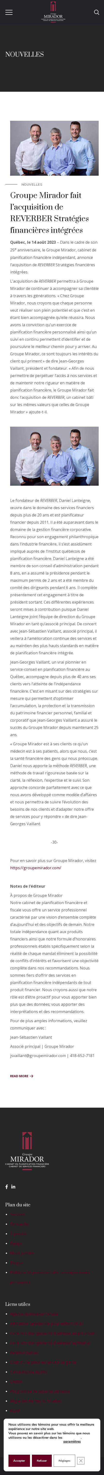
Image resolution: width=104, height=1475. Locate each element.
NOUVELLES (32, 184)
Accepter (19, 1461)
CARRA (16, 1381)
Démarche (19, 1224)
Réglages (64, 1461)
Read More (19, 1076)
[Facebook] (6, 1187)
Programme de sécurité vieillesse (40, 1391)
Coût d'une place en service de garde (43, 1362)
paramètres (72, 1441)
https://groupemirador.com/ (35, 867)
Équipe (16, 1243)
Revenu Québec (24, 1352)
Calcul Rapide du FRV (28, 1372)
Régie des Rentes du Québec (35, 1401)
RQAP (15, 1410)
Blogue (16, 1262)
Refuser (42, 1461)
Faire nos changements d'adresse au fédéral (50, 1343)
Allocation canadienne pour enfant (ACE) (46, 1323)
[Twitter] (13, 1187)
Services (17, 1214)
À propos (18, 1233)
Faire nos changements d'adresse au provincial (52, 1333)
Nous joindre (22, 1253)
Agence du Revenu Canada (34, 1313)
